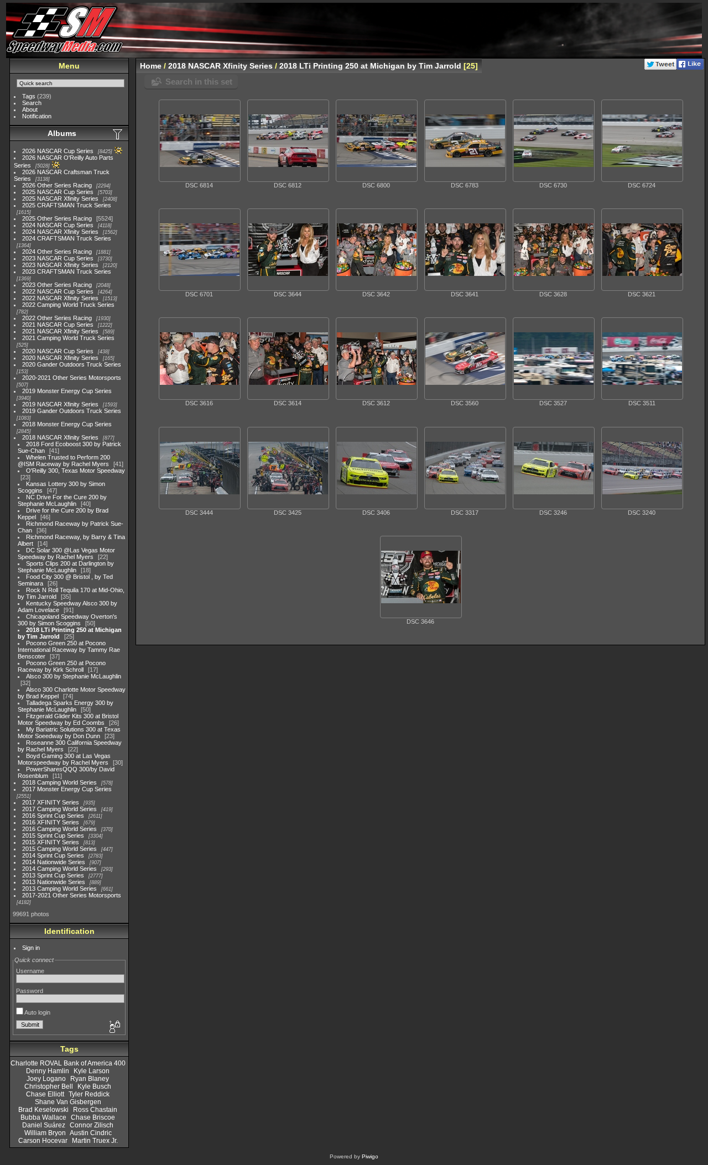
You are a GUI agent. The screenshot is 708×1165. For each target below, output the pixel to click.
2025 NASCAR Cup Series (57, 192)
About (30, 109)
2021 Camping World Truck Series (68, 338)
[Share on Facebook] (690, 67)
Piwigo (370, 1156)
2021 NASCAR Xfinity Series (60, 331)
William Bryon (45, 1133)
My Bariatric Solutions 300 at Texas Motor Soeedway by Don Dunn (69, 732)
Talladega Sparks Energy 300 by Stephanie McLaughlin (65, 706)
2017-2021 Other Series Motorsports (71, 895)
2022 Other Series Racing (57, 318)
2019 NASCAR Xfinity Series (60, 404)
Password (29, 991)
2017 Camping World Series (59, 809)
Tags (28, 96)
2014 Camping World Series (59, 868)
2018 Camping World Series (59, 782)
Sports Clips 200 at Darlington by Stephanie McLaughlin (66, 566)
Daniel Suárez (43, 1125)
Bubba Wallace (43, 1117)
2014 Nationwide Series (53, 862)
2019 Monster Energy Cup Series (67, 391)
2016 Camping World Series (59, 829)
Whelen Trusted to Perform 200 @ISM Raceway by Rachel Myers (64, 460)
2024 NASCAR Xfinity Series (60, 231)
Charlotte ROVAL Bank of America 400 (68, 1063)
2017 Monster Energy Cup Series (67, 789)
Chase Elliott (45, 1094)
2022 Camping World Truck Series (68, 304)
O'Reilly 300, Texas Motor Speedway (75, 470)
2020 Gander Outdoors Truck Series (71, 364)
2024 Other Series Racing (57, 251)
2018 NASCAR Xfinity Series (60, 437)
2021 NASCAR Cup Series (57, 324)
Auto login (36, 1012)
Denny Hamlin (47, 1071)
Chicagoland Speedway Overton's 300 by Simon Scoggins (67, 619)
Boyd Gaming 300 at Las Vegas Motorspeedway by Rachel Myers (64, 759)
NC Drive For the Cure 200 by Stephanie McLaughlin (62, 500)
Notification (36, 116)
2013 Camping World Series (59, 888)
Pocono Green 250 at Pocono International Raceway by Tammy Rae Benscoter (69, 650)
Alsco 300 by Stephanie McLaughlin (73, 676)
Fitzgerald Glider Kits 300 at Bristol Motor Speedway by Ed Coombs (68, 719)
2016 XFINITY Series (50, 822)
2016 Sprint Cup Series (53, 815)
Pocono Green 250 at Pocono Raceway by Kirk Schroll (62, 666)
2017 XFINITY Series (50, 802)
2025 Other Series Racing (57, 218)
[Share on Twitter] (660, 67)
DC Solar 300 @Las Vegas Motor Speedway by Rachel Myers (66, 553)
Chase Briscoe (93, 1117)
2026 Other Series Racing (57, 185)
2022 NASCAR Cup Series (57, 291)
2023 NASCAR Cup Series (57, 258)
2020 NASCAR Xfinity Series (60, 357)
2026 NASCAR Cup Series (57, 151)
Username (30, 971)
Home (151, 65)
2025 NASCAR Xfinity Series (60, 198)
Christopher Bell (48, 1086)
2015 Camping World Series (59, 848)
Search (31, 103)
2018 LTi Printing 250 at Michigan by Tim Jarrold (370, 65)
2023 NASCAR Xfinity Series (60, 265)
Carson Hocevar (42, 1141)
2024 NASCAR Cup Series (57, 225)
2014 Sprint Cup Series (53, 855)
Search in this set (198, 81)
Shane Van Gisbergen (68, 1102)
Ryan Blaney (89, 1079)
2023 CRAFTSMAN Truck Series (66, 271)
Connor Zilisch (91, 1125)
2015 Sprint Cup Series (53, 835)
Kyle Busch (94, 1086)
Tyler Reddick (89, 1094)
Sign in (31, 947)
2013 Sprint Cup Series (53, 875)
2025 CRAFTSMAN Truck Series (66, 205)
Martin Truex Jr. (95, 1141)
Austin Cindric (91, 1133)
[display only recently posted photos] (118, 134)
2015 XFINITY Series (50, 842)
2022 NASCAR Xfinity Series (60, 298)
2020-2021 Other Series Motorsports (71, 377)
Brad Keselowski (43, 1110)
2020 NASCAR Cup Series (57, 351)
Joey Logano (46, 1079)
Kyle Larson (92, 1071)
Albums (62, 133)
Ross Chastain (95, 1110)
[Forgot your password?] (114, 1027)
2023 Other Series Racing (57, 284)
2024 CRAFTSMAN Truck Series (66, 238)
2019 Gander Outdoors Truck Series (71, 411)
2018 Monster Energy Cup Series (67, 424)
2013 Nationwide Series (53, 882)
